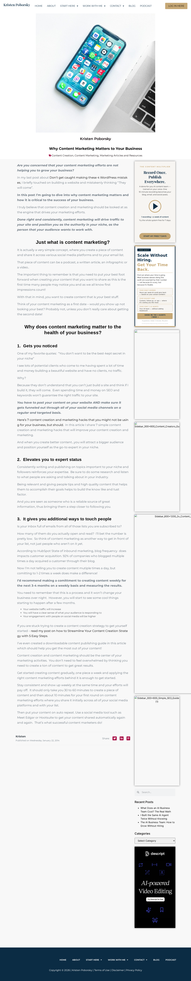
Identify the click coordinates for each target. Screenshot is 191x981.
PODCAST (146, 5)
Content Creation (62, 155)
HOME (39, 5)
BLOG (132, 5)
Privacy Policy (134, 970)
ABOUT (51, 5)
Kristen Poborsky (17, 5)
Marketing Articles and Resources (121, 155)
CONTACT (115, 5)
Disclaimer (117, 970)
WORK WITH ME (93, 5)
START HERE (67, 5)
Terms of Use (102, 970)
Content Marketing (87, 155)
